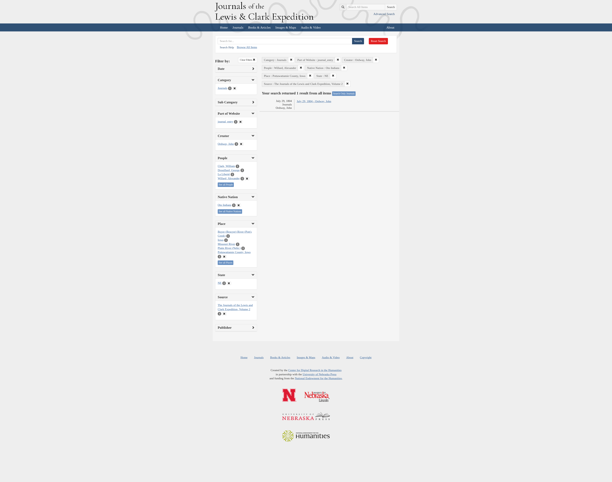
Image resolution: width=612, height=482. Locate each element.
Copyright (366, 357)
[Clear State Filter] (229, 283)
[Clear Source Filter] (224, 313)
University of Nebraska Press (319, 374)
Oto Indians (224, 205)
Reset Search (378, 41)
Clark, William (226, 166)
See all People (226, 184)
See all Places (225, 262)
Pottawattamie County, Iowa (234, 252)
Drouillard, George (229, 170)
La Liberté (224, 174)
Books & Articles (259, 27)
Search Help (227, 47)
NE (220, 283)
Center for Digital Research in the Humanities (315, 370)
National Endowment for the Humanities (318, 378)
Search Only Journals (344, 93)
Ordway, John (226, 143)
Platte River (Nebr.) (229, 248)
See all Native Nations (230, 211)
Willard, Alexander (229, 178)
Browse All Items (247, 47)
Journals (238, 27)
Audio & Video (311, 27)
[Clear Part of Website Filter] (240, 121)
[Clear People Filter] (247, 178)
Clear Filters (246, 60)
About (390, 27)
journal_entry (225, 121)
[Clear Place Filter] (224, 256)
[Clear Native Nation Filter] (238, 205)
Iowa (220, 239)
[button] (291, 60)
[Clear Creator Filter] (241, 144)
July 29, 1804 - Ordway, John (314, 101)
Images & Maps (285, 27)
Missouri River (226, 244)
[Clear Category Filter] (234, 88)
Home (224, 27)
